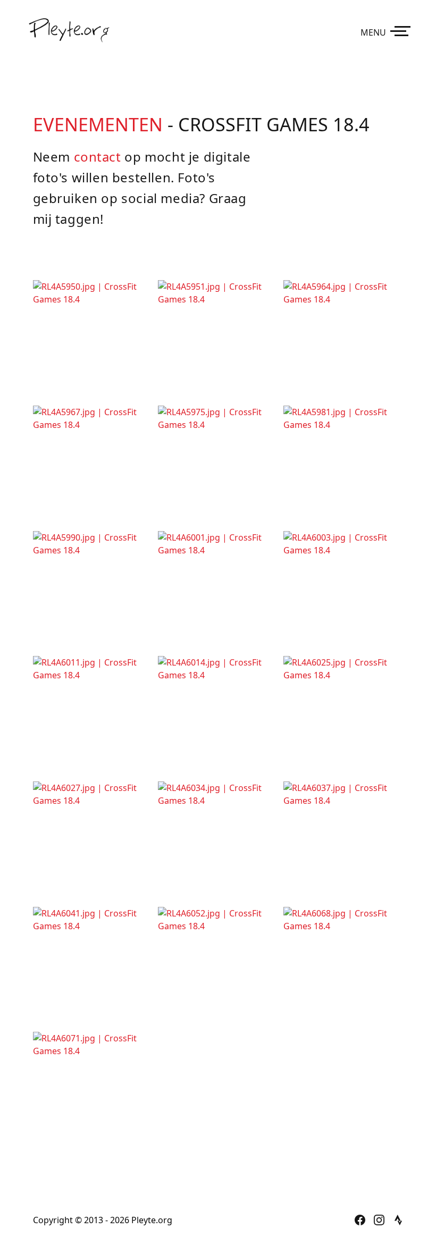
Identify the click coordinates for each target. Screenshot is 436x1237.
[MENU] (402, 30)
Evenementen (98, 124)
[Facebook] (360, 1220)
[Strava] (398, 1220)
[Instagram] (379, 1220)
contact (97, 156)
